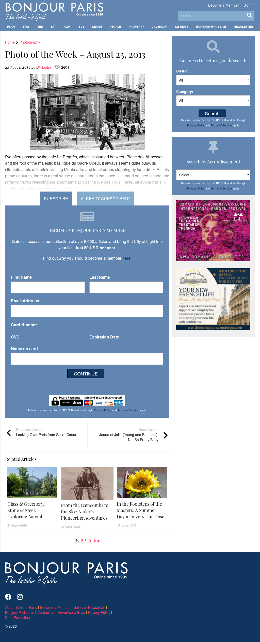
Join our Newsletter (89, 607)
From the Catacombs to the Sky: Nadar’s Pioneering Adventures (84, 511)
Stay (26, 26)
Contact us (46, 612)
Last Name (99, 277)
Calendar (159, 26)
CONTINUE (86, 373)
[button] (32, 510)
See (40, 26)
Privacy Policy (102, 410)
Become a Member (223, 5)
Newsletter (243, 26)
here (126, 258)
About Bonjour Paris (21, 607)
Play (67, 26)
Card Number (24, 325)
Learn (97, 26)
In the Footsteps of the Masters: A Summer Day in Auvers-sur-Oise (140, 510)
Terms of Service (128, 410)
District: (183, 70)
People (115, 26)
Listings (181, 26)
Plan (11, 26)
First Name (21, 277)
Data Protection (17, 617)
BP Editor (44, 67)
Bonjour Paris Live (211, 26)
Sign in (248, 5)
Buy (81, 26)
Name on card (24, 348)
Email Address (25, 301)
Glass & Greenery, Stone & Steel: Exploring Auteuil (25, 510)
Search (212, 113)
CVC (15, 337)
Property (136, 26)
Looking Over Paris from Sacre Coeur (46, 432)
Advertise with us (71, 612)
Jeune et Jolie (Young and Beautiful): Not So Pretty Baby (128, 434)
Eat (53, 26)
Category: (184, 91)
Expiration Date (104, 337)
